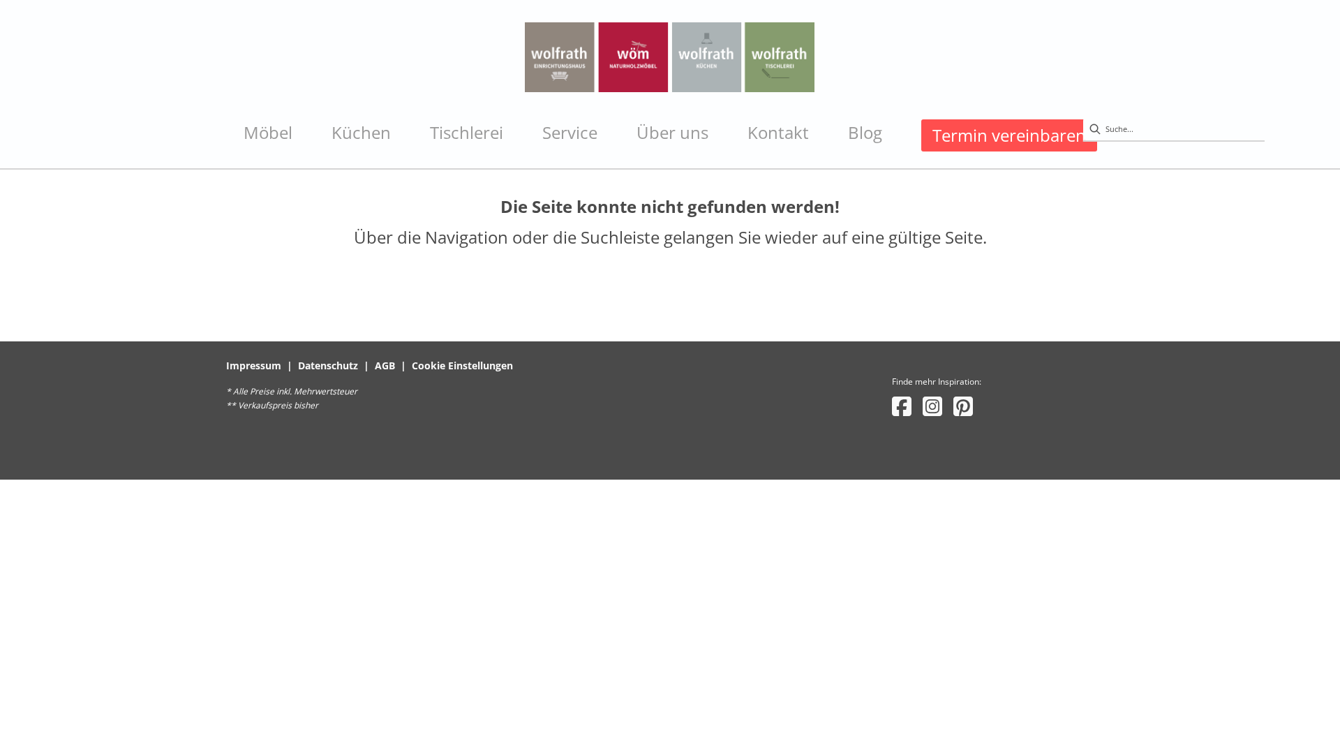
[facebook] (901, 406)
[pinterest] (963, 406)
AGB (385, 365)
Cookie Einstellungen (462, 365)
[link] (268, 133)
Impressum (253, 365)
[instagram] (932, 406)
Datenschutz (328, 365)
